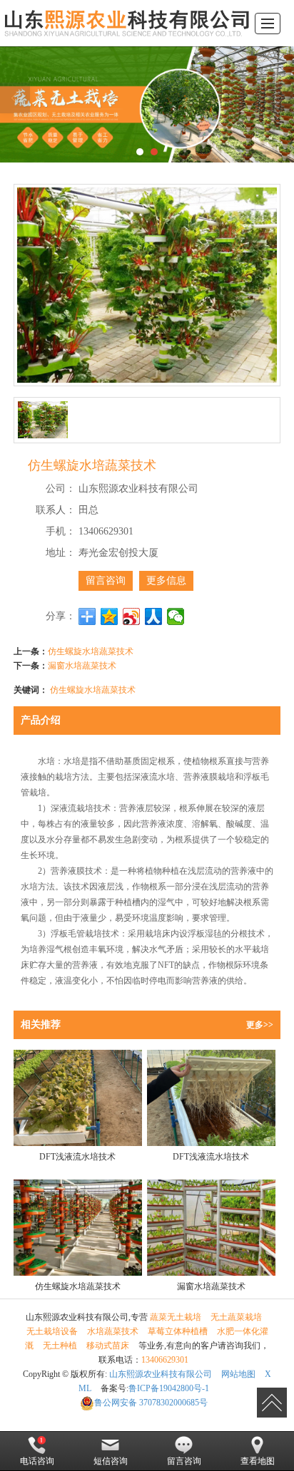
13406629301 (164, 1360)
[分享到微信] (176, 616)
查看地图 (257, 1461)
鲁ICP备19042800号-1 (168, 1388)
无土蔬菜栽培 (236, 1317)
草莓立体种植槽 (178, 1331)
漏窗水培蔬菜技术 (82, 665)
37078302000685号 (151, 1403)
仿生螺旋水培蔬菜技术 (90, 650)
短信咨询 (110, 1461)
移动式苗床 (107, 1346)
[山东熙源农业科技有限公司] (126, 23)
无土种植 (60, 1346)
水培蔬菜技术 (112, 1331)
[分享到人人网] (154, 616)
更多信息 (166, 580)
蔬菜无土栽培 (175, 1317)
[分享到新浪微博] (132, 616)
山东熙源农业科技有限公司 (160, 1374)
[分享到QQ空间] (109, 616)
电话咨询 (37, 1461)
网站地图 (238, 1374)
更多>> (259, 1025)
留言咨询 (106, 580)
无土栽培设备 (52, 1331)
